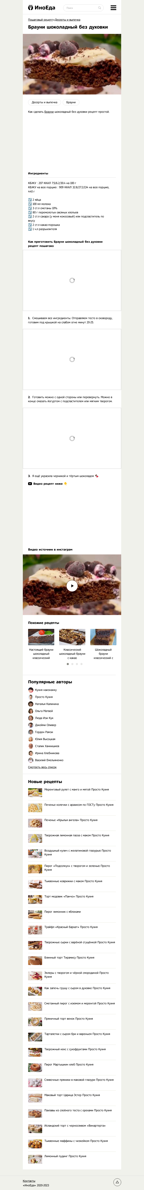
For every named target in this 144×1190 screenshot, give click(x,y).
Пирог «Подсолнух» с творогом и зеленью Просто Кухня (77, 867)
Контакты (29, 1181)
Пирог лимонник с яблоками (62, 911)
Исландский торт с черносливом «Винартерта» (75, 1125)
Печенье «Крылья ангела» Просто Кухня (70, 820)
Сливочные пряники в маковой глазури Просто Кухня (79, 1079)
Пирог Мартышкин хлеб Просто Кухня (68, 1064)
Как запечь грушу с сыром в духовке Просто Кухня (77, 988)
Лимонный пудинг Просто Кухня (65, 1156)
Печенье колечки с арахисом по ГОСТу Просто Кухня (78, 804)
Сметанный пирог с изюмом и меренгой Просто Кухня (79, 1003)
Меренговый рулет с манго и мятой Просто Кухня (76, 789)
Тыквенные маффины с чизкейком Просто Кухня (76, 1141)
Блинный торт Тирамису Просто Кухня (69, 957)
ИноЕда (45, 7)
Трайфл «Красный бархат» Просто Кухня (71, 927)
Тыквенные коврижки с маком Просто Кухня (73, 881)
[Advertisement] (72, 142)
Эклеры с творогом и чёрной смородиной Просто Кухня (76, 974)
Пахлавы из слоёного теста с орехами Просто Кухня (78, 1110)
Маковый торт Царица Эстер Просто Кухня (72, 1095)
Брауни (71, 102)
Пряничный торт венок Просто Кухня (68, 1018)
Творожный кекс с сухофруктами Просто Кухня (75, 1049)
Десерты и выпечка (44, 102)
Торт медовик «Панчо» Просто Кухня (68, 896)
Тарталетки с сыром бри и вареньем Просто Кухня (77, 1034)
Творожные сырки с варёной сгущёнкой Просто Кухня (79, 942)
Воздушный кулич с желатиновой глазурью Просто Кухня (77, 852)
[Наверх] (117, 1182)
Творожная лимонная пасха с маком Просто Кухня (76, 835)
